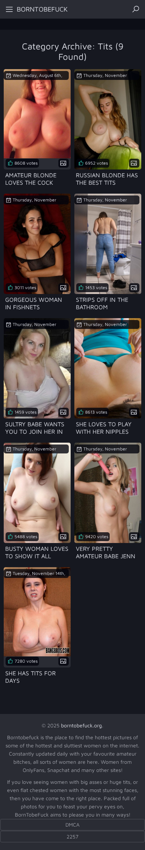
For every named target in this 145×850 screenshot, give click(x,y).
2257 (72, 836)
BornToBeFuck (42, 9)
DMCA (72, 824)
